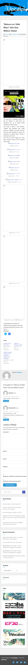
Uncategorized (15, 34)
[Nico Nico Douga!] (14, 605)
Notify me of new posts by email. (12, 481)
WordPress (4, 659)
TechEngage (14, 657)
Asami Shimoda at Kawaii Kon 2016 (12, 512)
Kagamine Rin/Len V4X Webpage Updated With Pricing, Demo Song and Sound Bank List (14, 517)
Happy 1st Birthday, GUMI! (18, 344)
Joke (4, 537)
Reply (6, 401)
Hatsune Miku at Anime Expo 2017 (12, 504)
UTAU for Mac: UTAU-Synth (14, 542)
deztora (7, 34)
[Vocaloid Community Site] (14, 623)
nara (4, 542)
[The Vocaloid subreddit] (14, 632)
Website (5, 466)
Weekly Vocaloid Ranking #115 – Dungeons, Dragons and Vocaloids (8, 355)
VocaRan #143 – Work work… (8, 344)
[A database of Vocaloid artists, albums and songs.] (14, 641)
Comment (6, 432)
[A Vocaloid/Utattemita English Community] (14, 614)
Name (5, 451)
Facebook (6, 577)
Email (5, 459)
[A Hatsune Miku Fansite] (14, 596)
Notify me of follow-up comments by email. (15, 476)
